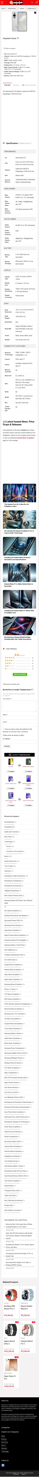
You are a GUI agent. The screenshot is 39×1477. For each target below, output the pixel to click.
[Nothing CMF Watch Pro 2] (11, 1295)
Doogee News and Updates (13, 1024)
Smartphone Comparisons (12, 881)
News (6, 856)
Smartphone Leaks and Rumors (14, 876)
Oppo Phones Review (11, 1082)
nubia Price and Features (12, 1132)
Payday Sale (8, 1205)
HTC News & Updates (11, 1068)
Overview (7, 85)
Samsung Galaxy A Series (12, 1033)
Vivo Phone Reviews (11, 1087)
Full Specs (16, 85)
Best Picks (8, 837)
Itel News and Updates (12, 1019)
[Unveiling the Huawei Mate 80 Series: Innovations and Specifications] (19, 546)
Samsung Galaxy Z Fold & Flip (14, 945)
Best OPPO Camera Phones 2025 (15, 1078)
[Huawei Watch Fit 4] (28, 1330)
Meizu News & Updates (12, 1043)
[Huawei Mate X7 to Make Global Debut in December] (19, 572)
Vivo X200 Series (10, 960)
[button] (35, 13)
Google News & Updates (12, 965)
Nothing (6, 1303)
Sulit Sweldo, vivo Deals (12, 1210)
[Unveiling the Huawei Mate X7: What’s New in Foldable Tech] (19, 599)
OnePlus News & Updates (12, 1151)
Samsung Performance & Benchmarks (16, 1107)
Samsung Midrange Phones (13, 1058)
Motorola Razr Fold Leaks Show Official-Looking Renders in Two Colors (19, 1225)
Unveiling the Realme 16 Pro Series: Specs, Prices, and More (20, 1246)
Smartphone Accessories (12, 886)
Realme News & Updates (12, 969)
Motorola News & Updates (13, 1009)
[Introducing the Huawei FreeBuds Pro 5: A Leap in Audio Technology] (19, 519)
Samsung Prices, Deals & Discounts (16, 1117)
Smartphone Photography (14, 851)
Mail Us (24, 1474)
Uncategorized (9, 822)
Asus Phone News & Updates (14, 1112)
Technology (8, 842)
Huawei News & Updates (12, 1146)
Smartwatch (24, 1303)
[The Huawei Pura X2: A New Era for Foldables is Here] (19, 493)
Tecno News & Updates (12, 1028)
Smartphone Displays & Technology (16, 1122)
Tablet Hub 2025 (10, 1195)
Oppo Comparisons (10, 1073)
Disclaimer (16, 1474)
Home (3, 8)
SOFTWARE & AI (9, 950)
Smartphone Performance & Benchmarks (18, 1102)
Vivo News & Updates (11, 911)
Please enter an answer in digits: (13, 735)
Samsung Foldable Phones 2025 (15, 1053)
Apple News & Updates (12, 979)
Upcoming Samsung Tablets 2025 (15, 1176)
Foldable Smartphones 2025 (13, 955)
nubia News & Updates (11, 930)
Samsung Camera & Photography (15, 940)
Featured (7, 871)
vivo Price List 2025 (11, 1092)
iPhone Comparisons (11, 1136)
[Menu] (2, 2)
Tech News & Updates (11, 1181)
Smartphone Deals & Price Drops (15, 1171)
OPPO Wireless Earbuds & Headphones (17, 1004)
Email (5, 722)
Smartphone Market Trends (13, 1166)
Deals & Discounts (10, 861)
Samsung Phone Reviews (12, 925)
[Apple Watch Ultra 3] (11, 1330)
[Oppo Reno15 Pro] (11, 1365)
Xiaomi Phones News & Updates (15, 935)
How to (3, 1445)
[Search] (32, 2)
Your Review (7, 699)
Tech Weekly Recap (11, 1161)
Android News (9, 1186)
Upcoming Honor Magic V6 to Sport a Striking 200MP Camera (18, 1264)
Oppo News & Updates (12, 974)
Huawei (22, 8)
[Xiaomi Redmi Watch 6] (28, 1295)
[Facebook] (2, 1465)
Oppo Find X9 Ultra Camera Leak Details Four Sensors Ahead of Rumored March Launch (19, 1235)
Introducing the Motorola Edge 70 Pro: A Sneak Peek (19, 1255)
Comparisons (8, 827)
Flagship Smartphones (11, 891)
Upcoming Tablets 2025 (12, 1141)
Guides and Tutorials (11, 832)
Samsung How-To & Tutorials (14, 1014)
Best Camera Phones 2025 (13, 895)
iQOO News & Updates (11, 999)
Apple (5, 1338)
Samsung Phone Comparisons (14, 1048)
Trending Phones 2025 (11, 1190)
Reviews (8, 846)
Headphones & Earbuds (12, 1156)
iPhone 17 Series (10, 989)
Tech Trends (8, 866)
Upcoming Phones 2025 (12, 920)
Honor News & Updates (12, 1127)
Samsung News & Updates (13, 984)
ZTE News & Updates (11, 994)
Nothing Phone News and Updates (15, 915)
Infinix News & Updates (12, 1038)
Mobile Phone (12, 8)
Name (5, 715)
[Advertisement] (19, 117)
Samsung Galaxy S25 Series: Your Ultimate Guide (18, 902)
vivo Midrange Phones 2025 (13, 1097)
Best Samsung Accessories (13, 1200)
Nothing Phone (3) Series (12, 1063)
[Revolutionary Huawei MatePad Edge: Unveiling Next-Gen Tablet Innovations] (19, 626)
